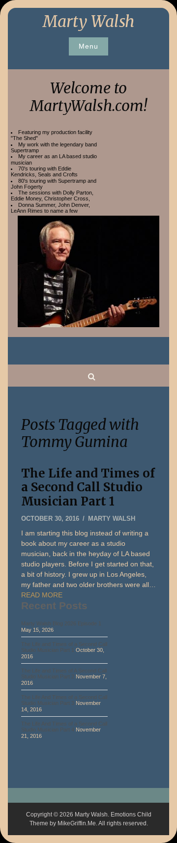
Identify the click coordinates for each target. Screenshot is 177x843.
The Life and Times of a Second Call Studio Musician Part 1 (88, 487)
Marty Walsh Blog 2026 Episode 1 (61, 623)
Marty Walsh (89, 21)
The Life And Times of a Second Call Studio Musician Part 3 (64, 700)
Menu (88, 46)
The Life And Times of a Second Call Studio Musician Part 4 (64, 726)
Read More (41, 595)
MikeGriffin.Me (77, 823)
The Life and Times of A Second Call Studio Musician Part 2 (64, 673)
